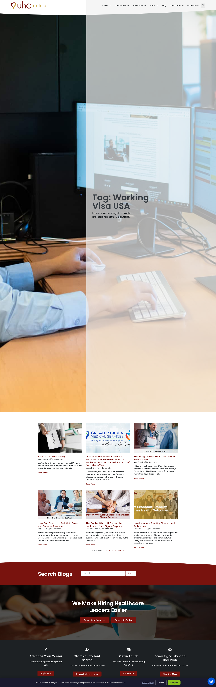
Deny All (161, 683)
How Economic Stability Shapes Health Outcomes (155, 524)
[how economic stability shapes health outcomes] (156, 504)
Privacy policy (148, 683)
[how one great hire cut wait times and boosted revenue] (60, 504)
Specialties (139, 6)
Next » (121, 550)
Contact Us (177, 6)
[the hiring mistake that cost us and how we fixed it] (156, 438)
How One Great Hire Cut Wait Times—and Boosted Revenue (59, 524)
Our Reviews (193, 6)
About (154, 6)
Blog (164, 6)
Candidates (122, 6)
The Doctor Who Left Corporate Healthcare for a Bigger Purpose (104, 524)
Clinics (106, 6)
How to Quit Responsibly (51, 456)
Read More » (43, 473)
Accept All (174, 683)
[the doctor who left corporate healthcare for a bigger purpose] (108, 504)
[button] (203, 5)
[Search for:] (103, 573)
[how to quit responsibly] (60, 438)
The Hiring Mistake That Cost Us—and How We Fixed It (155, 458)
